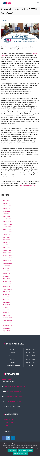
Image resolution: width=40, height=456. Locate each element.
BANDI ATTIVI (8, 419)
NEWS (6, 426)
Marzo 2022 (6, 278)
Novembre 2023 (7, 226)
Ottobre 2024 (7, 206)
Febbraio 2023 (7, 250)
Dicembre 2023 (7, 224)
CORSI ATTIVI (8, 422)
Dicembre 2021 (7, 286)
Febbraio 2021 (6, 312)
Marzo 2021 (6, 310)
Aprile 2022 (6, 276)
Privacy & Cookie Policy (20, 453)
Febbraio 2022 (7, 281)
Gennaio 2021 (7, 315)
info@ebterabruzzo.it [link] (15, 391)
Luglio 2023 (6, 237)
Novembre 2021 (7, 289)
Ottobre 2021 (6, 291)
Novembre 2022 (7, 258)
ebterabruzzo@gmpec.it (15, 396)
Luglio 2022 (6, 268)
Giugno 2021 (6, 302)
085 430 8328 (10, 386)
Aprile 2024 (6, 213)
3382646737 (20, 386)
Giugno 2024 (6, 208)
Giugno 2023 (6, 239)
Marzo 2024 (6, 216)
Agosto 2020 (6, 328)
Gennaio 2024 (7, 221)
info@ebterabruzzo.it (27, 185)
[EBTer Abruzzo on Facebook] (4, 438)
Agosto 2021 (6, 297)
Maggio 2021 (6, 304)
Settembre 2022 (7, 263)
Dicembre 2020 (7, 317)
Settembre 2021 (7, 294)
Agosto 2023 (6, 234)
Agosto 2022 (6, 265)
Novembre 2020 (7, 320)
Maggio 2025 (6, 203)
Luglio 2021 (6, 299)
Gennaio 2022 (7, 284)
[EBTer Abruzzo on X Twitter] (8, 438)
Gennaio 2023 (7, 252)
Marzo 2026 (6, 200)
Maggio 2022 (6, 273)
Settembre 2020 (7, 325)
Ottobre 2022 (7, 260)
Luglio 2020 (6, 330)
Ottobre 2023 (7, 229)
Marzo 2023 (6, 247)
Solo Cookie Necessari (25, 450)
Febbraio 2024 (7, 219)
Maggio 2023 (6, 242)
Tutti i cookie (12, 450)
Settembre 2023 (7, 232)
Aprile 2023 (6, 245)
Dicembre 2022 (7, 255)
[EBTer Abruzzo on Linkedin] (13, 438)
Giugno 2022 (6, 271)
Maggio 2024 (7, 211)
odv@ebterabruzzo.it (13, 401)
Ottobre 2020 (7, 323)
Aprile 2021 (6, 307)
